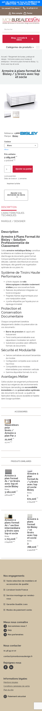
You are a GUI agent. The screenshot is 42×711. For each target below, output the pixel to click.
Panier (29, 13)
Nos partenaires (15, 634)
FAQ (10, 630)
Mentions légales (11, 682)
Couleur (7, 141)
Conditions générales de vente (17, 686)
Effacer (6, 149)
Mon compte (17, 13)
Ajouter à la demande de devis (16, 194)
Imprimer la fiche (13, 184)
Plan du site (8, 690)
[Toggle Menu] (38, 47)
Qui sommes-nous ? (17, 626)
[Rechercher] (37, 29)
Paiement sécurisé (17, 696)
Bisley (15, 136)
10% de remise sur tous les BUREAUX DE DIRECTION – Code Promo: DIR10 (21, 3)
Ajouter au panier (24, 169)
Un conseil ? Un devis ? (11, 8)
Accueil (4, 57)
